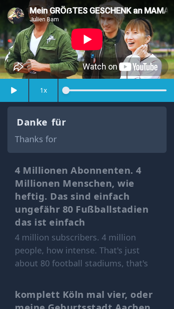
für (59, 122)
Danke (32, 122)
